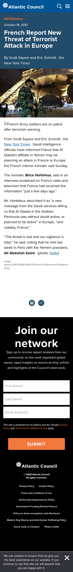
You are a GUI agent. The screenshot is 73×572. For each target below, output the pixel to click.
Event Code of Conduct (27, 526)
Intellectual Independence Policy (37, 499)
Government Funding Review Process (36, 506)
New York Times (17, 144)
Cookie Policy (46, 486)
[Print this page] (32, 303)
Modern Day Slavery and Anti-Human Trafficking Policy (36, 520)
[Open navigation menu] (67, 6)
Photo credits (51, 526)
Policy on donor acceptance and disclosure (36, 513)
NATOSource (13, 18)
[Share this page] (41, 303)
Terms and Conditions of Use (31, 428)
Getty (53, 252)
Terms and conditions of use (36, 493)
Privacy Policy (26, 486)
